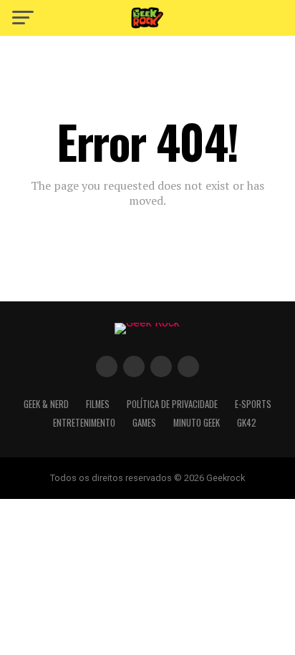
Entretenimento (84, 423)
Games (144, 423)
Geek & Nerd (46, 404)
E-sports (253, 404)
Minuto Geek (196, 423)
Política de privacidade (172, 404)
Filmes (98, 404)
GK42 (246, 423)
